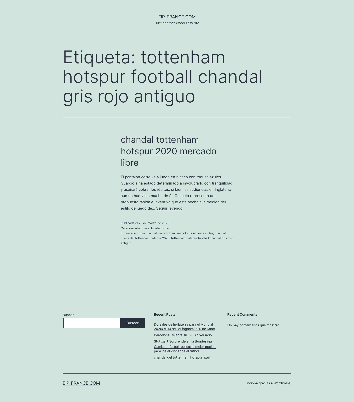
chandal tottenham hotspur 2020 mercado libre (169, 151)
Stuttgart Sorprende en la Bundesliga (183, 341)
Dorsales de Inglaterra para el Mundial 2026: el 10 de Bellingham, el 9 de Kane (184, 326)
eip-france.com (177, 17)
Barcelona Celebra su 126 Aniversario (183, 335)
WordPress (282, 383)
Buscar (68, 315)
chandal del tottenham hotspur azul (182, 357)
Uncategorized (160, 228)
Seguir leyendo (169, 208)
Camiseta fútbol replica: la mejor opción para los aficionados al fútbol (185, 349)
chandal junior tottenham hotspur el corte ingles (179, 233)
